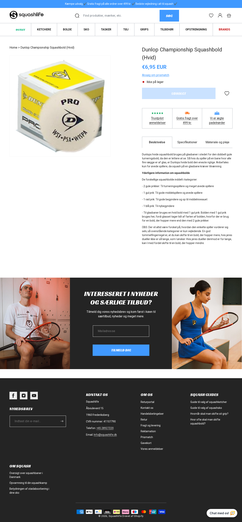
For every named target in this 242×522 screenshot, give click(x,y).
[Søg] (77, 16)
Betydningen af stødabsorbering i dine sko (29, 490)
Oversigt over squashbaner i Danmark (26, 475)
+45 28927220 (105, 428)
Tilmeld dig (121, 350)
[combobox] (121, 15)
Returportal (147, 402)
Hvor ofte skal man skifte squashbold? (205, 421)
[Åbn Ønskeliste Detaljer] (211, 15)
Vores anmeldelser (152, 448)
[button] (229, 15)
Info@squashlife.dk (105, 434)
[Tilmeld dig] (62, 421)
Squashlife (115, 516)
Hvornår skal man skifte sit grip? (209, 413)
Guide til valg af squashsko (206, 407)
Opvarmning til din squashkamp (28, 482)
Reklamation (148, 431)
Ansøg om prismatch (155, 75)
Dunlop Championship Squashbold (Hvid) (47, 47)
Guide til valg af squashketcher (208, 402)
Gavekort (146, 443)
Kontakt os (147, 407)
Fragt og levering (151, 425)
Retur (144, 419)
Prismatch (147, 437)
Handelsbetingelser (152, 413)
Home (13, 47)
